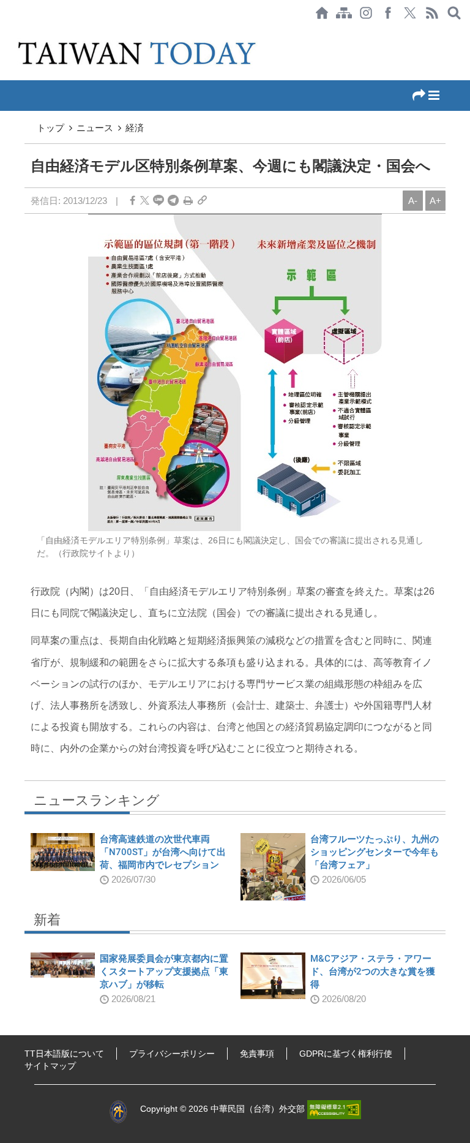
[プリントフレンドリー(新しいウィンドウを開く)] (188, 200)
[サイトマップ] (344, 13)
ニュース (94, 128)
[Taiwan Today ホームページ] (322, 13)
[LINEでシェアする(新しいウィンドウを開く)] (158, 200)
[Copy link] (202, 200)
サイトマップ (50, 1066)
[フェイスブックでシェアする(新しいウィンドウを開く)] (388, 13)
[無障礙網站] (334, 1109)
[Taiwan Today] (138, 53)
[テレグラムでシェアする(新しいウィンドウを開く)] (173, 200)
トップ (50, 128)
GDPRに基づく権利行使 (345, 1053)
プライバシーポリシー (172, 1053)
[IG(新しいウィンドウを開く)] (366, 13)
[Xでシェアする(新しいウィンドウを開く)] (410, 13)
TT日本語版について (64, 1053)
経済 (134, 128)
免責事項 (257, 1053)
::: (3, 32)
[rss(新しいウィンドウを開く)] (432, 13)
